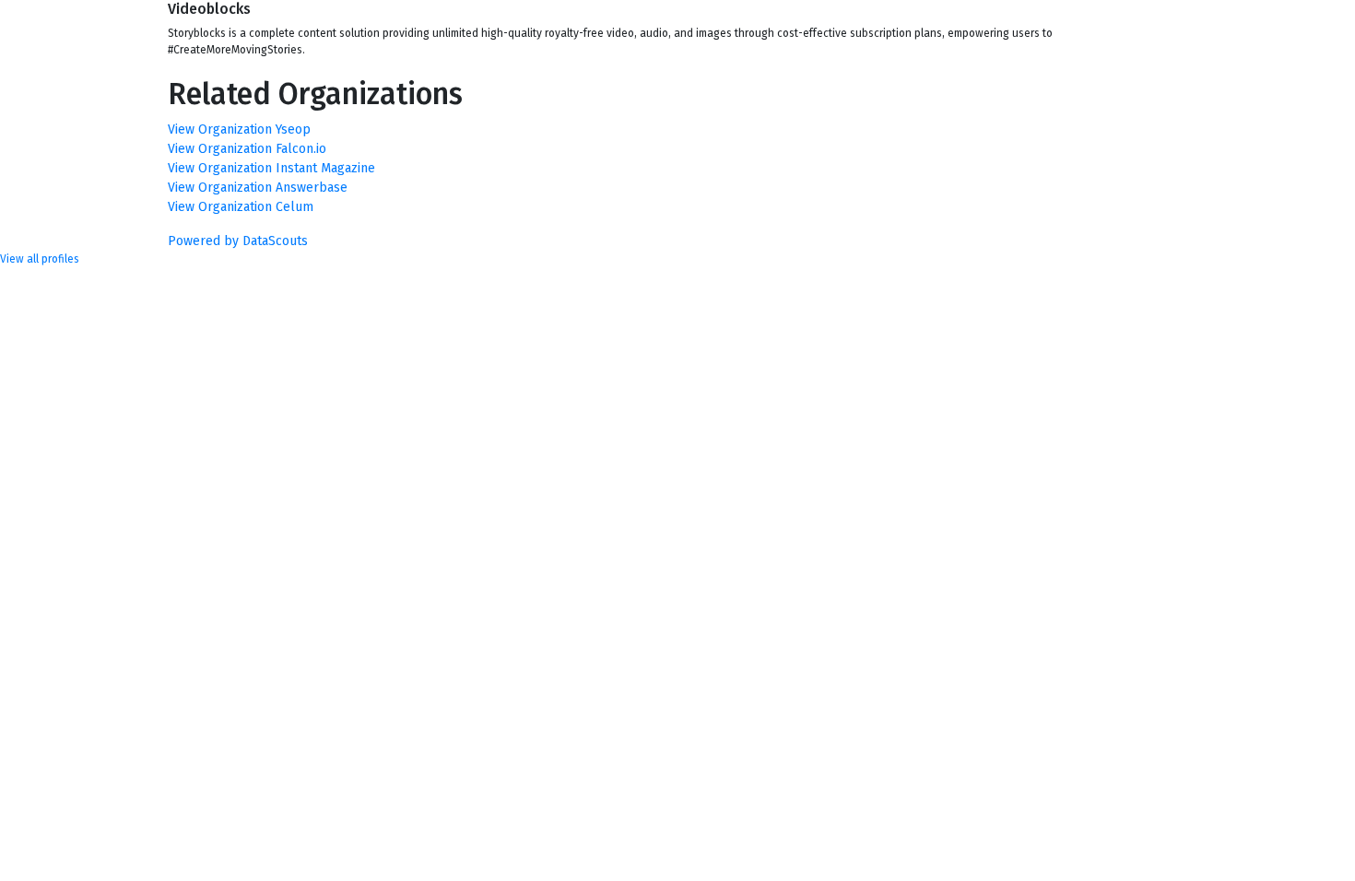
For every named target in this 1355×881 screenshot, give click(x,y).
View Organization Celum (240, 207)
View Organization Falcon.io (247, 149)
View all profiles (39, 259)
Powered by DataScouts (238, 241)
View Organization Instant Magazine (271, 168)
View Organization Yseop (239, 129)
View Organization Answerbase (258, 187)
